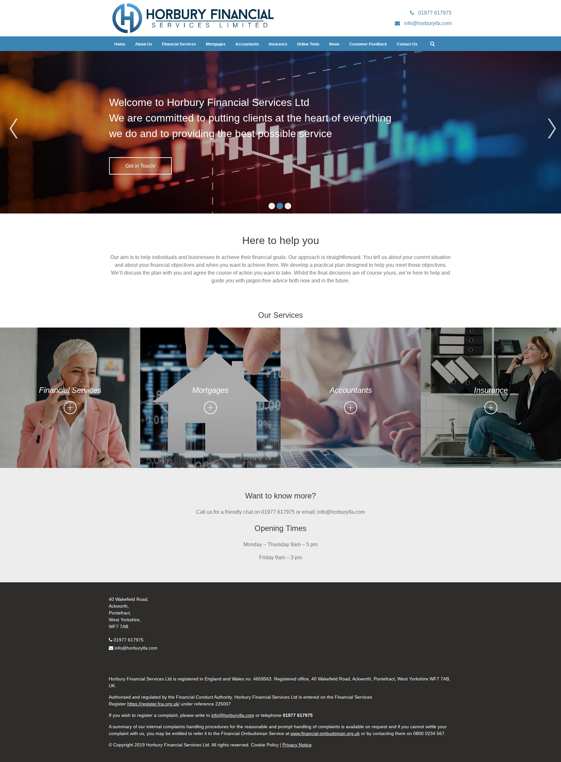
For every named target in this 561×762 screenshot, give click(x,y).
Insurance (278, 44)
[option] (280, 132)
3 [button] (288, 206)
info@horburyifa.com (136, 648)
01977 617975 (128, 639)
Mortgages (216, 44)
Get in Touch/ (140, 166)
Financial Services (179, 44)
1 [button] (271, 206)
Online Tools (308, 44)
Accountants (247, 44)
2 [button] (280, 206)
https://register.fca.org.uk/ (153, 703)
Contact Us (407, 44)
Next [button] (549, 119)
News (334, 44)
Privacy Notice (297, 744)
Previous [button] (11, 119)
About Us (143, 44)
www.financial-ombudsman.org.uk (325, 733)
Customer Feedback (368, 44)
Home (119, 44)
